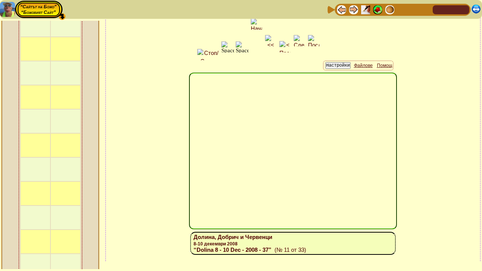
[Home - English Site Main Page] (463, 9)
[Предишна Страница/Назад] (341, 9)
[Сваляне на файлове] (413, 9)
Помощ (384, 65)
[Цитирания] (377, 9)
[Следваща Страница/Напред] (353, 9)
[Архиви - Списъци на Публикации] (365, 9)
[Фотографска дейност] (401, 9)
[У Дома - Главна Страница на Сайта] (439, 9)
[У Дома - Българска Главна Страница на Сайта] (451, 9)
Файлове (363, 65)
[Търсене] (425, 9)
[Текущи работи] (389, 9)
